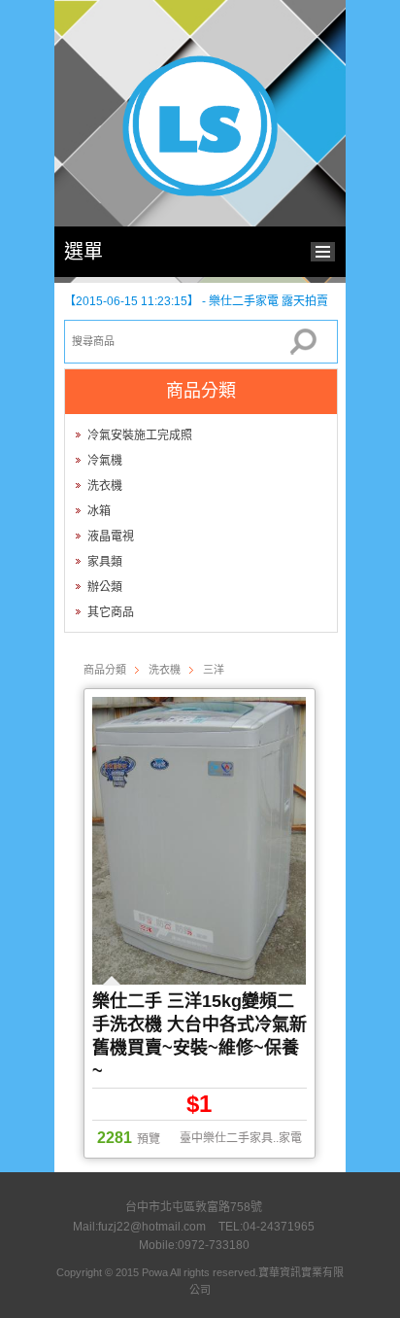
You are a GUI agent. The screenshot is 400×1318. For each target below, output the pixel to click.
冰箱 (99, 511)
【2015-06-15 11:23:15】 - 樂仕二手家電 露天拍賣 (196, 301)
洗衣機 (104, 486)
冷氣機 (104, 461)
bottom (328, 249)
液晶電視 (110, 536)
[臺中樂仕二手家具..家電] (200, 192)
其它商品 (110, 612)
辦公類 (104, 587)
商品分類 (104, 670)
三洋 (213, 670)
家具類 (104, 562)
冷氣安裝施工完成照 (139, 435)
